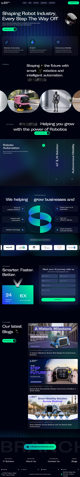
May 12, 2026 (49, 386)
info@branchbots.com (42, 446)
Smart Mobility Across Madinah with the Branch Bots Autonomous (51, 426)
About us (31, 461)
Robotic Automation (11, 146)
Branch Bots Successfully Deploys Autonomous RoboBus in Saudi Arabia (53, 390)
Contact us (54, 461)
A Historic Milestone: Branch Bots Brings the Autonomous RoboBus (52, 354)
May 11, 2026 (49, 350)
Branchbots (39, 474)
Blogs (74, 461)
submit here (57, 299)
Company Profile (73, 2)
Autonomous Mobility (73, 158)
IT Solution (8, 461)
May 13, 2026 (49, 422)
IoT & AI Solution (57, 155)
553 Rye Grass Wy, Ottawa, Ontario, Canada (69, 474)
